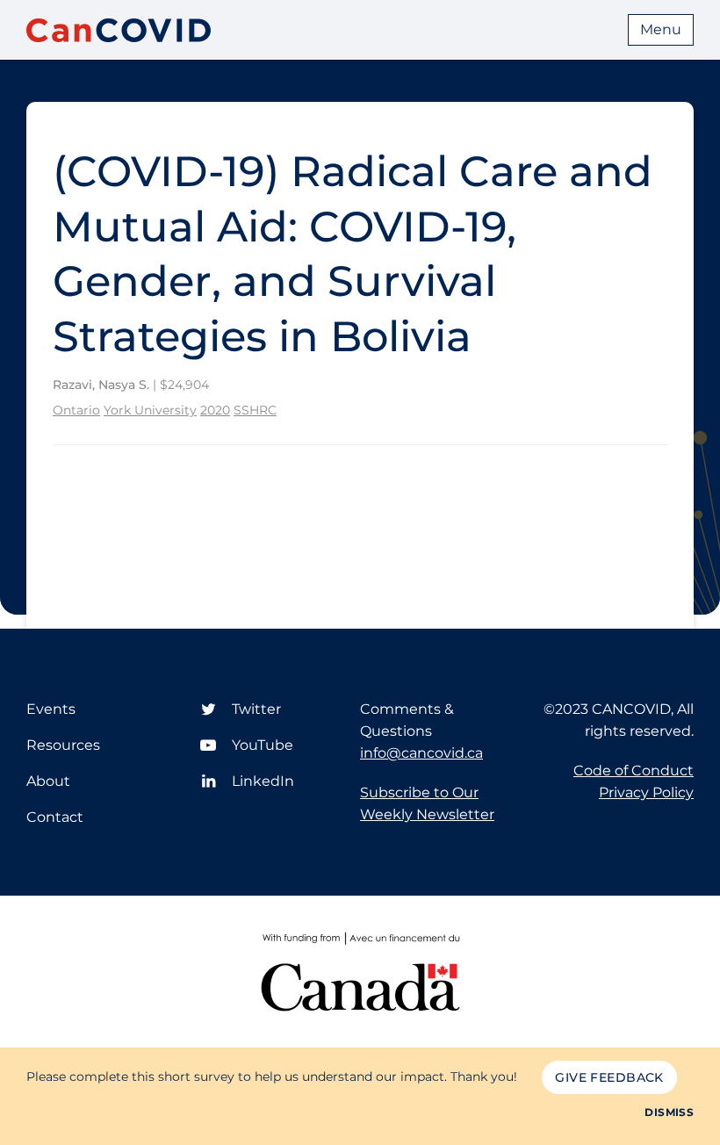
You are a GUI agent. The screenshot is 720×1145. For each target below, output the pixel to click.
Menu (660, 29)
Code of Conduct (633, 770)
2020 (215, 410)
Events (51, 709)
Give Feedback (609, 1077)
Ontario (76, 410)
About (48, 781)
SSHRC (255, 410)
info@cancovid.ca (421, 753)
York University (150, 410)
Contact (54, 817)
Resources (63, 745)
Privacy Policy (646, 792)
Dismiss (669, 1112)
